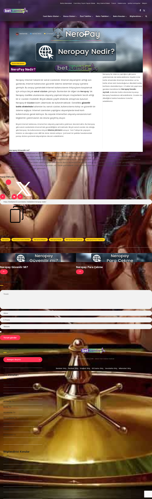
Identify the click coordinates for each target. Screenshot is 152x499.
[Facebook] (140, 10)
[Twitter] (144, 10)
